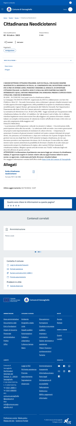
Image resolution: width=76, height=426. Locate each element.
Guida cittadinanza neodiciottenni (12, 172)
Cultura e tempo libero (27, 346)
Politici (6, 340)
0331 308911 (11, 387)
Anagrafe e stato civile (27, 324)
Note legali (43, 376)
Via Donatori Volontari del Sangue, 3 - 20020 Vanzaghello (11, 375)
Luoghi (59, 339)
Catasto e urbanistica (25, 339)
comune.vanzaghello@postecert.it (11, 397)
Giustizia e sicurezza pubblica (46, 328)
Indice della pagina (9, 60)
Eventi (59, 335)
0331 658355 (11, 390)
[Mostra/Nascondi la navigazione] (2, 9)
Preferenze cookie (10, 418)
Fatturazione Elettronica (44, 389)
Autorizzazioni (26, 333)
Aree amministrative (11, 319)
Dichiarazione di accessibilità (45, 382)
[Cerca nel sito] (70, 9)
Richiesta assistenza (28, 369)
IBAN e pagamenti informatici (46, 396)
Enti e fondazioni (10, 326)
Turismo (42, 355)
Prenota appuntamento (26, 375)
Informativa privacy (46, 373)
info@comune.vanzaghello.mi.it (11, 406)
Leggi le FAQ (25, 365)
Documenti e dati (10, 322)
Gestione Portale (22, 420)
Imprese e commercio (43, 335)
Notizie (59, 322)
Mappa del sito (9, 420)
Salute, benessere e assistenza (46, 342)
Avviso (59, 319)
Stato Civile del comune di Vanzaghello (56, 159)
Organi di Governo (10, 330)
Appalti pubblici (27, 330)
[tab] (35, 251)
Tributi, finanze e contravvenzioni (45, 349)
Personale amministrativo (9, 335)
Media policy (22, 418)
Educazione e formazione (44, 321)
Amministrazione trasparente (45, 367)
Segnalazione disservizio (26, 382)
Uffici (6, 344)
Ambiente (25, 319)
